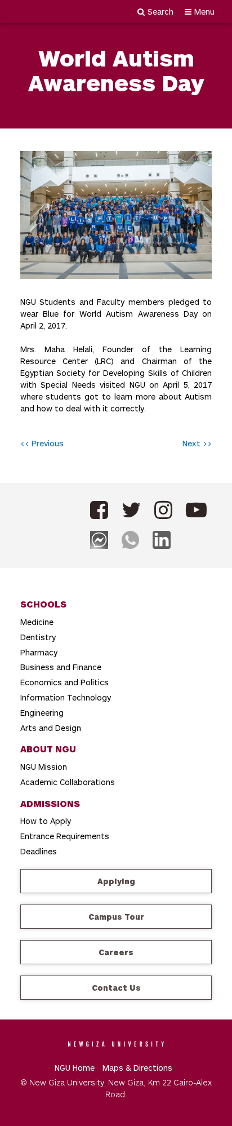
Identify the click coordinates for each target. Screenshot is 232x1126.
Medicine (36, 622)
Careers (116, 952)
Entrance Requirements (64, 836)
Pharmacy (38, 652)
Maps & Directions (137, 1067)
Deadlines (38, 851)
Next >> (197, 443)
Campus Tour (116, 916)
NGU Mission (43, 767)
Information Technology (65, 697)
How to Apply (45, 821)
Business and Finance (60, 667)
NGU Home (75, 1067)
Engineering (42, 712)
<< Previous (42, 443)
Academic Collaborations (67, 782)
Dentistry (38, 637)
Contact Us (116, 987)
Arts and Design (50, 728)
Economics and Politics (64, 682)
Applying (116, 881)
